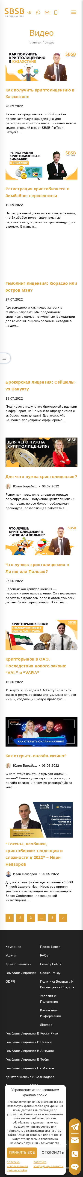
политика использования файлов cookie (17, 1166)
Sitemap (46, 1025)
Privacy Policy (50, 964)
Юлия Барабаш (25, 486)
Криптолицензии (18, 964)
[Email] (47, 12)
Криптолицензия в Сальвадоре (30, 1077)
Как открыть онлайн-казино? (36, 756)
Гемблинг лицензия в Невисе (29, 1042)
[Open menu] (73, 12)
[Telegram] (29, 12)
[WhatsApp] (38, 12)
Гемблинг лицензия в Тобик (28, 1059)
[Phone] (55, 12)
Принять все (22, 1152)
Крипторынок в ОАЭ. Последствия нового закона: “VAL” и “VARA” (36, 666)
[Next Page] (63, 918)
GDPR (10, 981)
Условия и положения (49, 998)
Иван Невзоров (25, 874)
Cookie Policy (50, 973)
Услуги (11, 955)
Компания (13, 947)
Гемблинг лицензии (21, 973)
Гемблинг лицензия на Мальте (30, 1068)
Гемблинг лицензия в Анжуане (30, 1051)
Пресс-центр (50, 947)
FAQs (44, 955)
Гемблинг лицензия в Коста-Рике (32, 1033)
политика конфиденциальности (48, 1164)
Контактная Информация (50, 1013)
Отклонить (53, 1152)
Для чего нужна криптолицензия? (41, 476)
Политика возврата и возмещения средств (57, 984)
